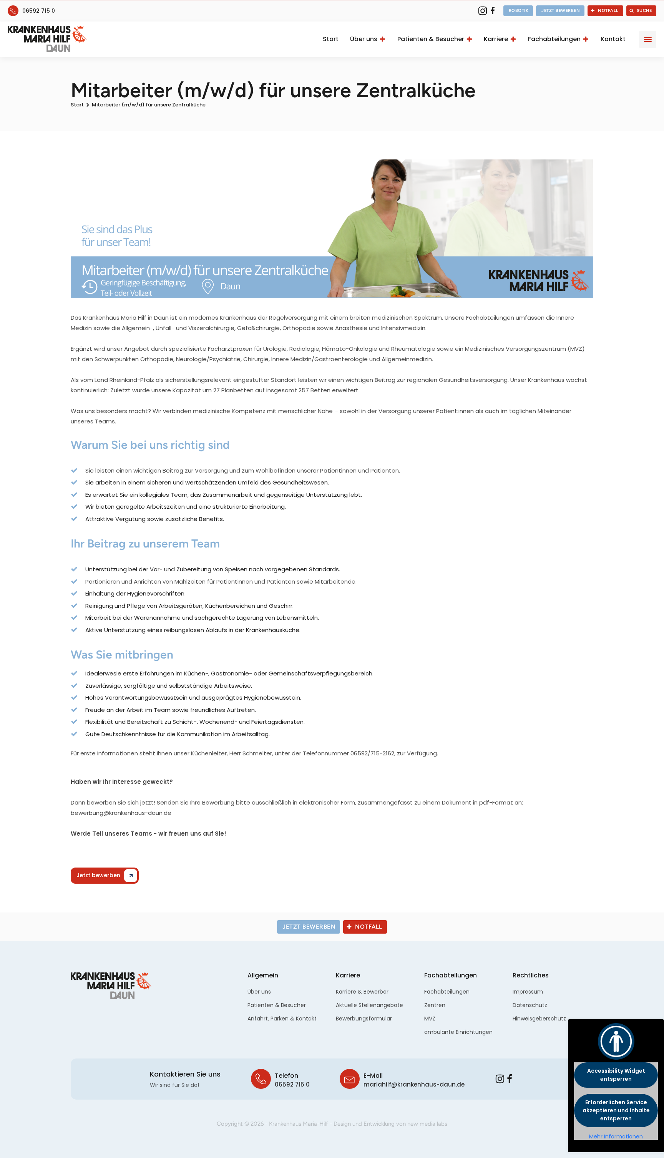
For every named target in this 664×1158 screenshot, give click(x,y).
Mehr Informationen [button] (616, 1136)
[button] (518, 10)
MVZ (429, 1018)
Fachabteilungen (554, 39)
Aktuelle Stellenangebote (369, 1005)
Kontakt (613, 39)
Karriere (496, 39)
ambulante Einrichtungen (458, 1032)
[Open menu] (648, 39)
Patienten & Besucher (430, 39)
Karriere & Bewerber (362, 991)
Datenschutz (530, 1005)
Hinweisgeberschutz (539, 1018)
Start (331, 39)
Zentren (434, 1005)
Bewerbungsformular (364, 1018)
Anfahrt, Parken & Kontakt (282, 1018)
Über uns (363, 39)
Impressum (528, 991)
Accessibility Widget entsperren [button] (616, 1075)
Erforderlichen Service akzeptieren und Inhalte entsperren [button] (616, 1110)
